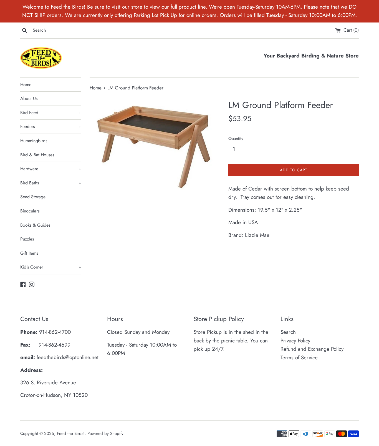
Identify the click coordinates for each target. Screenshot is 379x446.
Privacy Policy (295, 340)
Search (288, 332)
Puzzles (27, 239)
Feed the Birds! (71, 433)
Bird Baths (50, 183)
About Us (28, 98)
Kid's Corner (50, 267)
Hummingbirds (33, 140)
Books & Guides (35, 225)
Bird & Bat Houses (37, 155)
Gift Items (29, 253)
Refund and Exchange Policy (312, 349)
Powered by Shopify (105, 433)
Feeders (50, 126)
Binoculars (29, 211)
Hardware (50, 169)
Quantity (235, 139)
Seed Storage (33, 197)
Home (25, 84)
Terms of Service (299, 357)
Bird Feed (50, 112)
